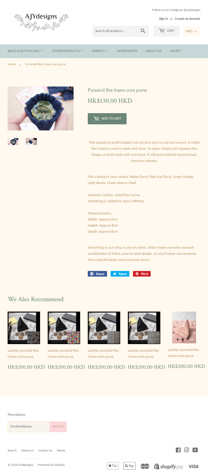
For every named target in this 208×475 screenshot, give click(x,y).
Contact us (45, 450)
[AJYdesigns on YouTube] (195, 451)
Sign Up (58, 426)
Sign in (163, 19)
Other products (66, 51)
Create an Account (187, 19)
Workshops (127, 51)
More (175, 51)
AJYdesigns (26, 465)
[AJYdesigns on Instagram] (186, 451)
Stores (61, 450)
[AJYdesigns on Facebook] (178, 451)
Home (11, 64)
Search (12, 450)
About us (154, 51)
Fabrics (99, 51)
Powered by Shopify (51, 465)
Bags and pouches (24, 51)
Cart (170, 31)
